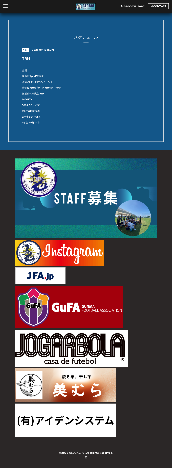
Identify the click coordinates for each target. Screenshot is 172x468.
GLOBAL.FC (77, 452)
